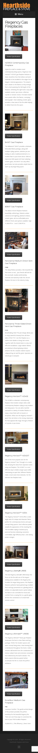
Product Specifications (13, 56)
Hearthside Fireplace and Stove (19, 6)
